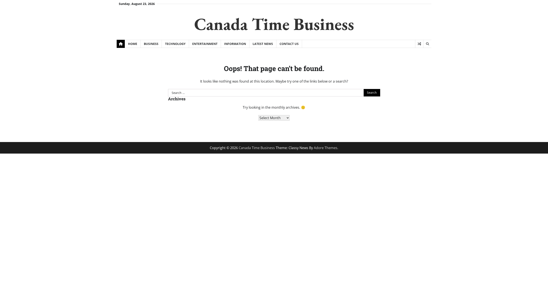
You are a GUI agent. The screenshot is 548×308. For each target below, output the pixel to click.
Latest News (263, 44)
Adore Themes (325, 147)
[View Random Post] (419, 44)
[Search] (427, 44)
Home (132, 44)
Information (235, 44)
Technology (175, 44)
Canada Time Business (274, 24)
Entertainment (204, 44)
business (151, 44)
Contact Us (289, 44)
